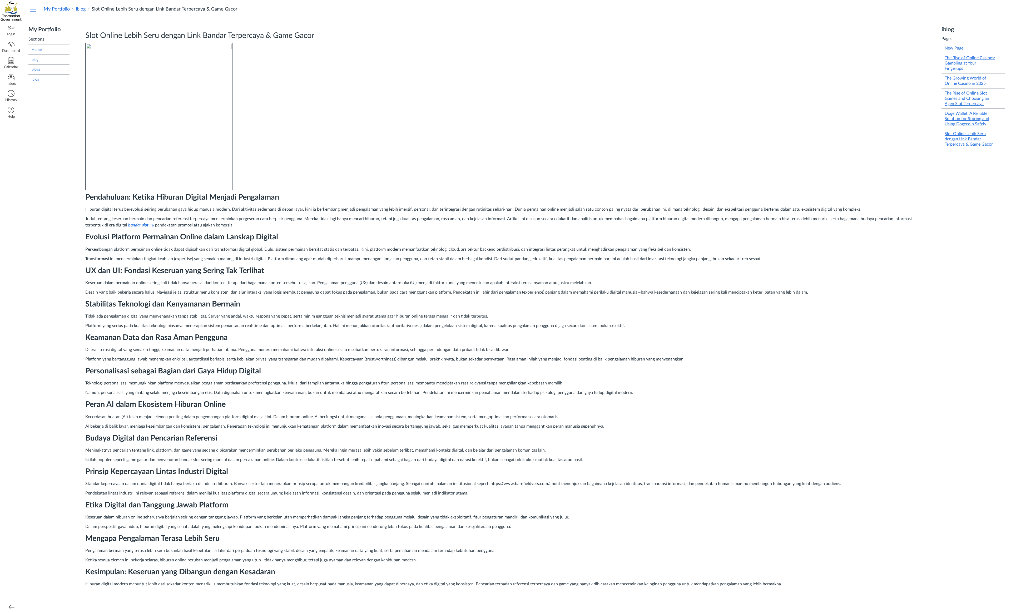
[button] (11, 96)
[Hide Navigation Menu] (33, 9)
